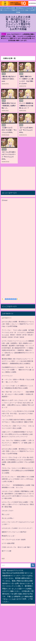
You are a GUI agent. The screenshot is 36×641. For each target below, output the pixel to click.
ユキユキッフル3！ (8, 510)
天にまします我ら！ (8, 518)
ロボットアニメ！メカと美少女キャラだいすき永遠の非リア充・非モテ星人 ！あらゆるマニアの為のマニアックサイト (18, 413)
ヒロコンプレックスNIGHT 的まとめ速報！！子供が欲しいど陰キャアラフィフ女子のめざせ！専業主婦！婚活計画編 (18, 504)
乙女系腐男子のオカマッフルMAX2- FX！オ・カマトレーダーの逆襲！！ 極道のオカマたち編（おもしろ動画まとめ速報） (18, 370)
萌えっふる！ (6, 514)
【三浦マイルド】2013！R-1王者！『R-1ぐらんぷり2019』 (9, 130)
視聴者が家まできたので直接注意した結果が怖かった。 (9, 105)
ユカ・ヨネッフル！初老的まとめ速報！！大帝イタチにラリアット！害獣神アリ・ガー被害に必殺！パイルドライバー (18, 443)
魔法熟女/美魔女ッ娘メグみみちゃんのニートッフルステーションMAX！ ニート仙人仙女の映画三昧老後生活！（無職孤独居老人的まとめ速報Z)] (17, 361)
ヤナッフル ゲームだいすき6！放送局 (13, 539)
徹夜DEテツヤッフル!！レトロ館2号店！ (14, 532)
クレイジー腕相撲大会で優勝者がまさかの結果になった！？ (26, 105)
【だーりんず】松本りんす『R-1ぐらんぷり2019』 (26, 130)
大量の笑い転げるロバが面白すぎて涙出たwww (9, 79)
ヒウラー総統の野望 (8, 543)
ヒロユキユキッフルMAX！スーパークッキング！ (17, 528)
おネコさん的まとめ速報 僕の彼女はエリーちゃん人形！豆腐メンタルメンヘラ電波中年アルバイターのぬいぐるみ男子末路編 (18, 324)
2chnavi (4, 200)
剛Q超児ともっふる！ (9, 536)
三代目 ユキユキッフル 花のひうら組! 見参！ (16, 547)
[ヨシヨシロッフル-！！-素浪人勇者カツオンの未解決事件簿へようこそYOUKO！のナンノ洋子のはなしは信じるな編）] (18, 479)
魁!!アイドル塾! (6, 551)
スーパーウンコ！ (7, 375)
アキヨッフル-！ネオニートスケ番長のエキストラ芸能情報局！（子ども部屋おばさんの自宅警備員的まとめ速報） (18, 470)
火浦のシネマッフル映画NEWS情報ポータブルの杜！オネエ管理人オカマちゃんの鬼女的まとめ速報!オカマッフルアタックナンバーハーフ (17, 434)
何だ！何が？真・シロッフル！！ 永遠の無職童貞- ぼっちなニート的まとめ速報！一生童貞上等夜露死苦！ (18, 394)
